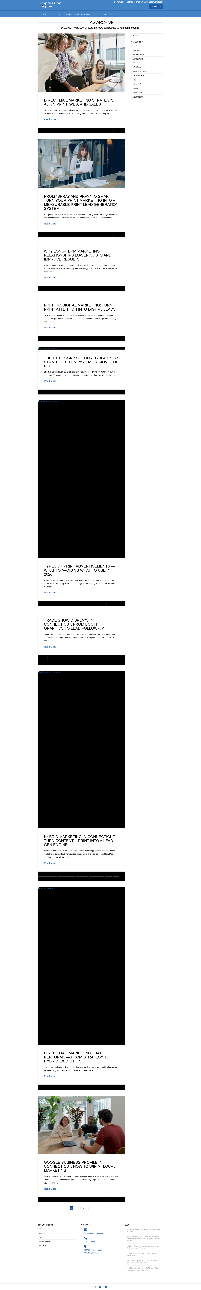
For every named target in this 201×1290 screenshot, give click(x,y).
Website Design (138, 96)
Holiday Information (139, 63)
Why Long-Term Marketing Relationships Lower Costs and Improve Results (77, 255)
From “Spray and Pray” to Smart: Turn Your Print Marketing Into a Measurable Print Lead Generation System (81, 202)
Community (136, 50)
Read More (50, 119)
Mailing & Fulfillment (139, 71)
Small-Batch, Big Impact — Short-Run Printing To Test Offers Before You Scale (143, 1262)
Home (42, 1229)
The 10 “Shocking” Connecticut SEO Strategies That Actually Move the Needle (81, 362)
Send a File (44, 1246)
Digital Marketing (138, 54)
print (117, 131)
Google (80, 1200)
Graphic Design (138, 58)
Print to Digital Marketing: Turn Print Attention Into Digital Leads (80, 307)
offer (108, 131)
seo (79, 392)
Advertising (136, 46)
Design (42, 1233)
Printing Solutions (138, 75)
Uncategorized (137, 92)
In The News (137, 67)
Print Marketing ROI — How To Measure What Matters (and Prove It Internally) (142, 1269)
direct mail (82, 131)
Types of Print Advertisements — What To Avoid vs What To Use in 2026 (79, 570)
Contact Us (156, 6)
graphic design (96, 131)
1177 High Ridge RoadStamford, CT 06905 (93, 1251)
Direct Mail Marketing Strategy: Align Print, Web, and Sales (78, 102)
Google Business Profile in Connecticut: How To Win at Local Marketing (79, 1166)
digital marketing (66, 131)
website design (45, 663)
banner (42, 658)
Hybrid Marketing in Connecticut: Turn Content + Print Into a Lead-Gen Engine (80, 841)
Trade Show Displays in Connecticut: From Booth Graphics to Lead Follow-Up (74, 624)
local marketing (94, 1200)
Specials (135, 88)
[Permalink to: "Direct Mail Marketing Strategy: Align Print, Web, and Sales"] (81, 62)
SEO (134, 80)
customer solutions (47, 131)
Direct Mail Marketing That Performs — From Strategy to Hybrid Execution (76, 1057)
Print (41, 1237)
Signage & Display (139, 84)
